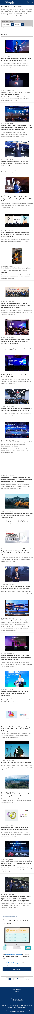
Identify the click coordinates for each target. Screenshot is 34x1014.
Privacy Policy (13, 1005)
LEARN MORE (17, 969)
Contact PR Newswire (16, 989)
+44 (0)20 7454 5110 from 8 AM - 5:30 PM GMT (17, 1000)
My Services (16, 996)
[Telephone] (28, 2)
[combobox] (17, 24)
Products (17, 991)
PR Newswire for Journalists (13, 955)
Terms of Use (5, 1005)
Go (22, 24)
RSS (15, 1007)
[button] (12, 24)
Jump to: (8, 22)
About (16, 993)
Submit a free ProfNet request (11, 963)
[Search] (32, 2)
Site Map (10, 1007)
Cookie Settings (22, 1007)
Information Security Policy (25, 1005)
